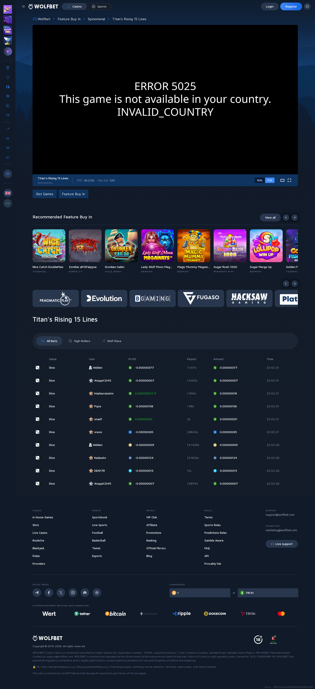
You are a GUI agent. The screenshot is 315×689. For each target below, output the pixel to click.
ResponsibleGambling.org (92, 666)
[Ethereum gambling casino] (148, 613)
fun (269, 180)
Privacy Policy (104, 673)
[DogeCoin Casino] (215, 613)
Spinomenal (96, 19)
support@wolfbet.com (280, 514)
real (260, 180)
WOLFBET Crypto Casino (47, 652)
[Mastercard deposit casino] (281, 613)
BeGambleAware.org (62, 666)
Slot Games (44, 194)
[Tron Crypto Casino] (248, 613)
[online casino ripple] (181, 613)
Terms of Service (128, 673)
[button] (51, 251)
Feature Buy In (69, 19)
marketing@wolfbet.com (281, 530)
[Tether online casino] (82, 613)
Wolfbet (44, 19)
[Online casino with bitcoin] (115, 613)
